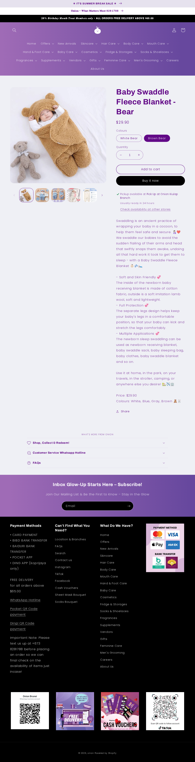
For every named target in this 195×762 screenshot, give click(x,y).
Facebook (62, 581)
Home (104, 535)
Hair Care (107, 563)
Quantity (122, 147)
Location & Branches (70, 539)
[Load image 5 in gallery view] (90, 195)
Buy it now (150, 180)
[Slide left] (14, 195)
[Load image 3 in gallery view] (58, 195)
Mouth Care (109, 576)
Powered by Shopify (106, 753)
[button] (14, 30)
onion (91, 753)
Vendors (106, 632)
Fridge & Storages (113, 604)
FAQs (59, 546)
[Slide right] (102, 195)
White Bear (129, 138)
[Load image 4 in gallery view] (74, 195)
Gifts (103, 639)
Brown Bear (157, 138)
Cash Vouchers (66, 588)
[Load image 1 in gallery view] (26, 195)
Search (60, 553)
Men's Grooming (112, 653)
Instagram (63, 567)
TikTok (59, 574)
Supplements (110, 625)
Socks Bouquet (66, 602)
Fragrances (108, 618)
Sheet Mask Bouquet (70, 595)
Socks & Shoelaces (114, 611)
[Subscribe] (129, 506)
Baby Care (108, 590)
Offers (104, 542)
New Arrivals (109, 549)
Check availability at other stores (145, 209)
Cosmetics (108, 597)
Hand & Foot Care (113, 583)
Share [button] (125, 411)
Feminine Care (111, 646)
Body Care (108, 570)
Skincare (106, 556)
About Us (107, 666)
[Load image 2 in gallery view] (42, 195)
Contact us (63, 560)
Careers (106, 660)
